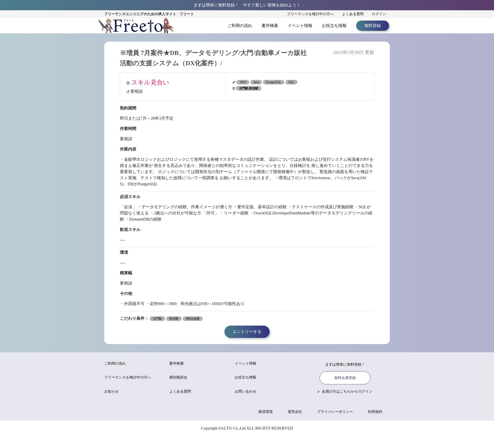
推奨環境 (265, 412)
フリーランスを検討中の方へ (310, 14)
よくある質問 (353, 14)
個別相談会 (178, 377)
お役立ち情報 (334, 25)
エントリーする (247, 331)
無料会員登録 (345, 378)
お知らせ (111, 391)
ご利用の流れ (239, 25)
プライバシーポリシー (335, 412)
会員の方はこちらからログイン (347, 391)
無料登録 (372, 25)
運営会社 (295, 412)
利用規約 (375, 412)
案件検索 (270, 25)
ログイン (379, 14)
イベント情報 (300, 25)
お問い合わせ (245, 391)
